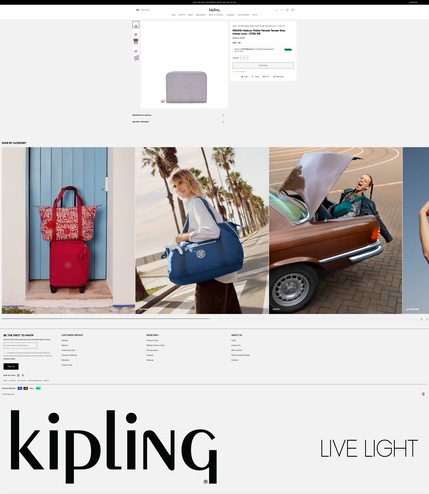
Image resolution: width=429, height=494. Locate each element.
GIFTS (255, 15)
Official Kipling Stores (240, 355)
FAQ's (233, 340)
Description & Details (141, 115)
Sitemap (150, 360)
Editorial (234, 360)
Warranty (65, 360)
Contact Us (235, 345)
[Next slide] (427, 319)
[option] (214, 2)
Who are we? (236, 350)
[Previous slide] (422, 319)
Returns (65, 345)
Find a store (145, 10)
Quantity (236, 58)
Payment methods (69, 355)
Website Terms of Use (156, 345)
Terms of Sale (152, 340)
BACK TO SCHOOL (216, 15)
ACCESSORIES (243, 15)
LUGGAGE (231, 15)
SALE (174, 15)
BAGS (190, 15)
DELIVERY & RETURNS (140, 122)
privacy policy (9, 359)
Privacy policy (152, 350)
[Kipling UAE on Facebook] (23, 375)
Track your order (68, 350)
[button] (239, 71)
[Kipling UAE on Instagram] (18, 375)
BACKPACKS (201, 15)
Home (235, 26)
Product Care (67, 365)
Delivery (65, 340)
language (413, 2)
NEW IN (182, 15)
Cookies (150, 355)
